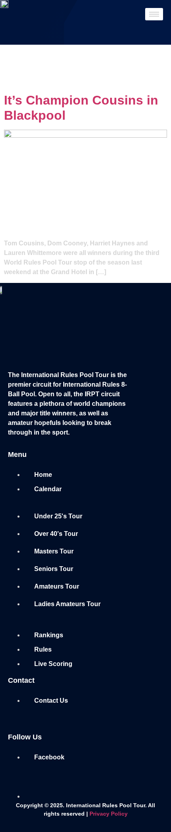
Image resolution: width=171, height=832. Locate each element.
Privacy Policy (108, 813)
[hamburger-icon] (154, 14)
